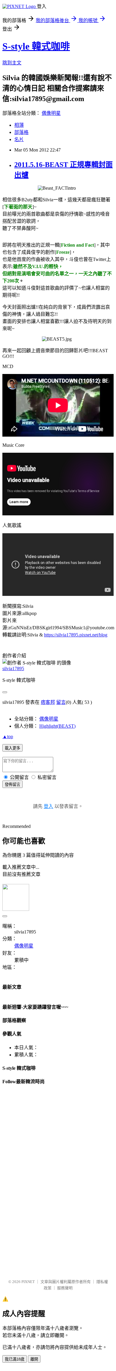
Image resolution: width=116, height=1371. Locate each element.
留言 (61, 702)
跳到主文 (11, 62)
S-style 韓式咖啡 (36, 46)
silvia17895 (13, 668)
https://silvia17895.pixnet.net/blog (75, 634)
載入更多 (12, 748)
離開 (34, 1359)
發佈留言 (12, 784)
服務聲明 (65, 1288)
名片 (19, 139)
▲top (7, 736)
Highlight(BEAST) (57, 726)
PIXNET (28, 1281)
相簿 (19, 125)
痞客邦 (48, 702)
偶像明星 (51, 113)
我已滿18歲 (14, 1359)
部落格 (21, 132)
